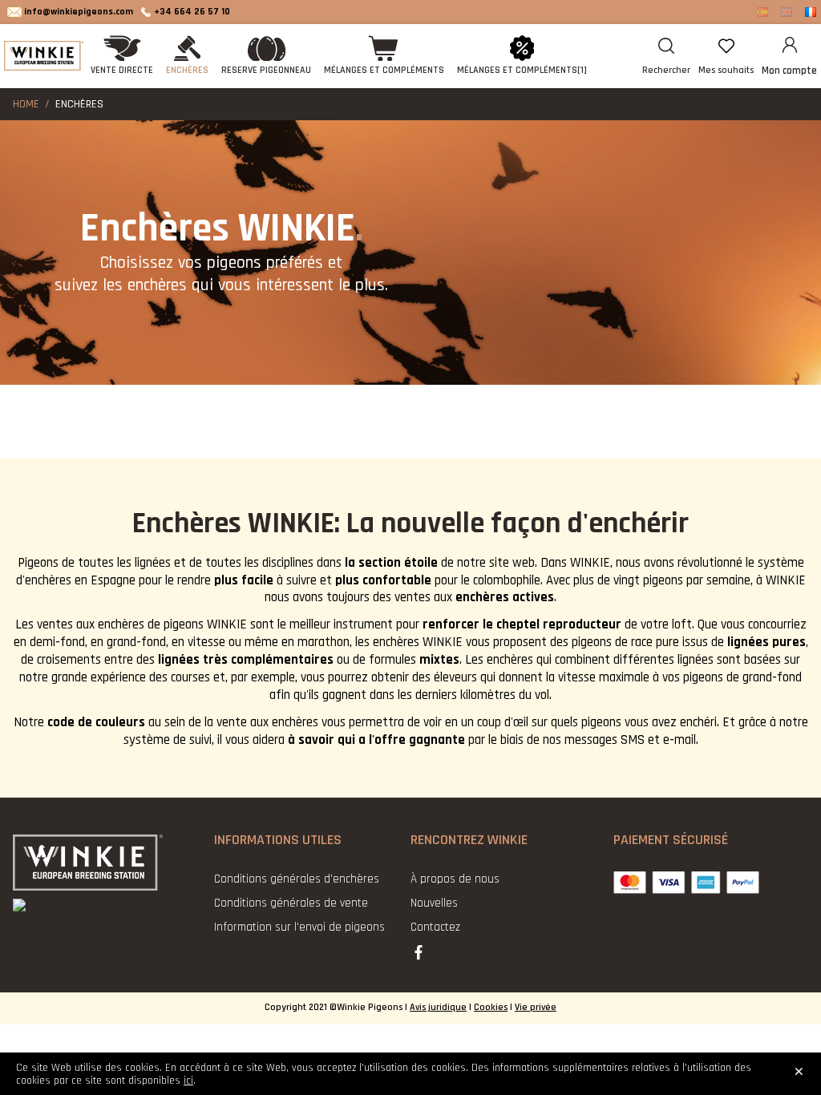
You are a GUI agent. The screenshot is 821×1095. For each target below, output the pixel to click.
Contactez (435, 927)
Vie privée (535, 1007)
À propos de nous (454, 879)
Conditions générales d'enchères (296, 879)
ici (188, 1080)
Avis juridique (438, 1007)
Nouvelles (434, 903)
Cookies (491, 1007)
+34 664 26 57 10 (192, 12)
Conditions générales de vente (291, 903)
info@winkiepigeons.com (78, 12)
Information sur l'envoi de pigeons (299, 927)
